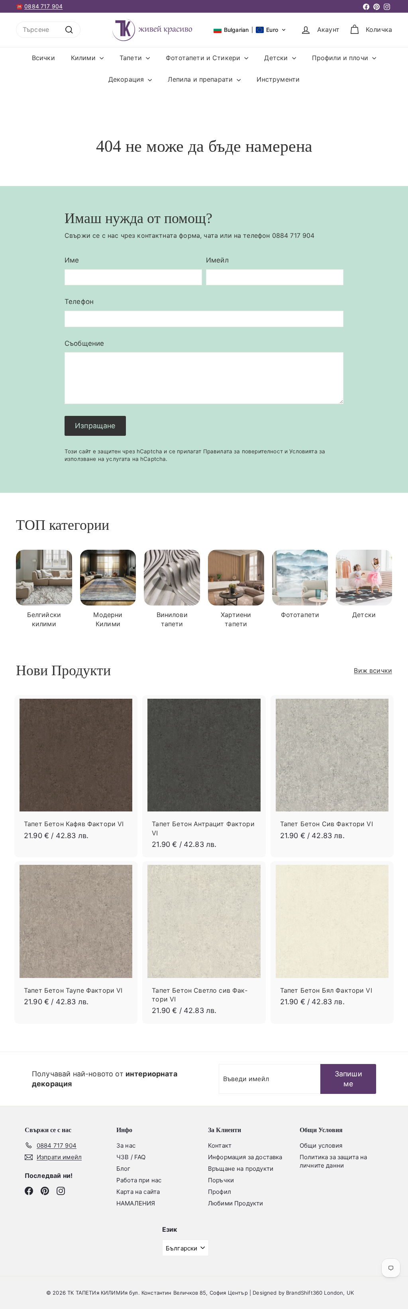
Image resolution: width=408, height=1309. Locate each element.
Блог (123, 1168)
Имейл (217, 260)
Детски (277, 58)
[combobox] (48, 29)
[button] (249, 30)
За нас (125, 1145)
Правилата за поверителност (243, 451)
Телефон (79, 302)
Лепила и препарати (201, 79)
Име (72, 260)
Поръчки (221, 1180)
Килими (84, 58)
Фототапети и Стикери (204, 58)
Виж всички (373, 670)
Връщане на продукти (240, 1168)
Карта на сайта (138, 1191)
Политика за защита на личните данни (333, 1161)
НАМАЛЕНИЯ (135, 1203)
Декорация (127, 79)
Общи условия (321, 1145)
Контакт (219, 1145)
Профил (219, 1191)
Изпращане (95, 425)
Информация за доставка (245, 1157)
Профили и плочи (341, 58)
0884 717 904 (43, 6)
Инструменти (278, 79)
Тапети (132, 58)
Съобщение (84, 343)
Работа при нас (138, 1180)
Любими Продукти (235, 1203)
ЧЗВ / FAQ (130, 1157)
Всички (43, 58)
